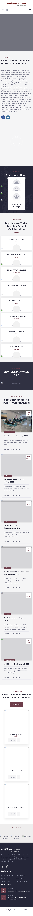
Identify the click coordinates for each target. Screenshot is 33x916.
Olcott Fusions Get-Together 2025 (15, 619)
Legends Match (10, 660)
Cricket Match (20, 875)
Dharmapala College (16, 270)
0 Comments (16, 449)
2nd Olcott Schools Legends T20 (16, 664)
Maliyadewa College (17, 316)
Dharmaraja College (16, 255)
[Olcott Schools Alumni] (16, 4)
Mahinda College (16, 301)
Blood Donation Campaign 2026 (16, 436)
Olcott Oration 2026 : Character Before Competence (16, 573)
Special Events (10, 432)
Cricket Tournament (7, 875)
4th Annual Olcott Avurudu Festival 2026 (14, 481)
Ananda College (16, 239)
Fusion (8, 614)
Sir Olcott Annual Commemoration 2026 (12, 527)
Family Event (20, 878)
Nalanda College (16, 331)
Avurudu (8, 476)
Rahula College (16, 347)
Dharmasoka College (16, 285)
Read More (7, 38)
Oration (8, 568)
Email (13, 740)
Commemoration (11, 522)
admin (7, 449)
